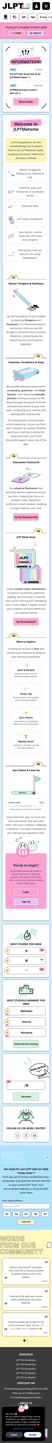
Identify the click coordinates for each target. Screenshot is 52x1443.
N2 (35, 1214)
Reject (14, 1434)
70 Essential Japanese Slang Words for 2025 (26, 1388)
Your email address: (12, 1200)
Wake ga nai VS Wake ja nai (26, 1393)
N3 (26, 1214)
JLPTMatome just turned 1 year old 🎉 (23, 91)
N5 (6, 1214)
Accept (32, 1434)
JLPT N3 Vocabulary (26, 1368)
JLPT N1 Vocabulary (26, 1377)
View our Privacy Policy (23, 1428)
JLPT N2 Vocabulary (26, 1373)
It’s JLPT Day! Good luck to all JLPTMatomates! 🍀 (25, 76)
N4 (16, 1214)
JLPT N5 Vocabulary (26, 1360)
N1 (45, 1214)
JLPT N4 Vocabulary (26, 1364)
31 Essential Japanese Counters (26, 1397)
